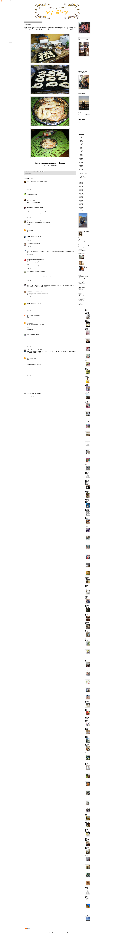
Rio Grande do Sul (82, 298)
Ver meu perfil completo (82, 250)
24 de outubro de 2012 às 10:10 (41, 181)
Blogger (67, 932)
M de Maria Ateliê (30, 259)
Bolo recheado (81, 283)
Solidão (80, 299)
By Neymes (29, 349)
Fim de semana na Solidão (84, 179)
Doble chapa (81, 287)
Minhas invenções (82, 292)
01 (79, 275)
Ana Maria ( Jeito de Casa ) (31, 181)
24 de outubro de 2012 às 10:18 (34, 192)
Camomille (87, 551)
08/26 (81, 190)
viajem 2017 (81, 304)
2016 (80, 150)
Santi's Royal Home (86, 902)
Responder (29, 189)
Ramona (28, 243)
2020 (80, 144)
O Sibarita (87, 807)
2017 (80, 148)
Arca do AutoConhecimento (87, 421)
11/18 (81, 165)
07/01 (81, 201)
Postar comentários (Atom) (31, 396)
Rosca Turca (82, 176)
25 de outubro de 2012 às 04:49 (34, 357)
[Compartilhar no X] (41, 171)
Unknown (28, 229)
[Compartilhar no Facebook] (42, 171)
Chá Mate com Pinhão (69, 27)
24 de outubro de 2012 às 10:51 (39, 207)
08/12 (81, 193)
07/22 (81, 197)
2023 (80, 140)
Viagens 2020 (81, 303)
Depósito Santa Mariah (86, 639)
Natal (80, 293)
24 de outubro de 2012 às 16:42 (40, 271)
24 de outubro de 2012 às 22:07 (35, 334)
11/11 (81, 166)
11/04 (81, 168)
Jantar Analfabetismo (83, 177)
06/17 (81, 204)
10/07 (81, 182)
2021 (80, 143)
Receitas (29, 173)
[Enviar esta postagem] (37, 171)
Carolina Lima (29, 291)
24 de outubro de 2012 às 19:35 (37, 313)
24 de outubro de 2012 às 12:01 (35, 229)
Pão (80, 294)
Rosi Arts (87, 855)
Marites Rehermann (30, 220)
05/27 (81, 208)
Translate (86, 39)
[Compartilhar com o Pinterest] (43, 171)
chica (28, 192)
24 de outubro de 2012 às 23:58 (36, 349)
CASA (80, 284)
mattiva (86, 797)
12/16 (81, 159)
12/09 (81, 161)
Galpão (80, 288)
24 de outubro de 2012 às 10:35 (34, 199)
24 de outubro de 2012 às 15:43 (38, 259)
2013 (80, 154)
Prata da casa (29, 313)
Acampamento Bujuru (82, 278)
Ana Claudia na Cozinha (87, 401)
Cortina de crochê (86, 261)
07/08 (81, 200)
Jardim (81, 172)
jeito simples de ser (87, 753)
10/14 (81, 180)
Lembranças (81, 289)
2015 (80, 151)
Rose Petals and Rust (87, 839)
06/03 (81, 207)
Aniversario (81, 281)
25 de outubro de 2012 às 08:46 (35, 364)
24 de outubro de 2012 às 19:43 (35, 322)
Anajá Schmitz (30, 171)
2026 (80, 136)
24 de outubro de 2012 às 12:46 (35, 236)
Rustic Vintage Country (86, 888)
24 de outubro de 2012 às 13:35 (35, 243)
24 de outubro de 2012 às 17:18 (37, 291)
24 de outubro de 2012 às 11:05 (39, 220)
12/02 (81, 162)
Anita (28, 199)
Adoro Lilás (87, 353)
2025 (80, 137)
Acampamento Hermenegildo (84, 276)
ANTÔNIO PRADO (82, 282)
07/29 (81, 196)
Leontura (59, 932)
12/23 (81, 158)
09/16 (81, 186)
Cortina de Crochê (86, 255)
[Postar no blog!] (40, 171)
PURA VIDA (87, 822)
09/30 (81, 183)
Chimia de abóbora (86, 267)
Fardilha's (87, 694)
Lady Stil (86, 761)
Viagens (80, 300)
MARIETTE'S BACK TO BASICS (87, 789)
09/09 (81, 187)
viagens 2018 (81, 301)
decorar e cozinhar (30, 207)
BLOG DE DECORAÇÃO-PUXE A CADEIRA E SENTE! (87, 482)
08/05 (81, 194)
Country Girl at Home (86, 597)
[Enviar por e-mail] (39, 171)
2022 (80, 141)
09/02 (81, 189)
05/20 (81, 210)
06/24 (81, 203)
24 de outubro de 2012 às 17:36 (36, 303)
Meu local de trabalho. (84, 173)
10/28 (81, 169)
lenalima (28, 236)
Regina (28, 334)
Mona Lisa (28, 303)
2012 (80, 155)
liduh (28, 357)
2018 (80, 147)
